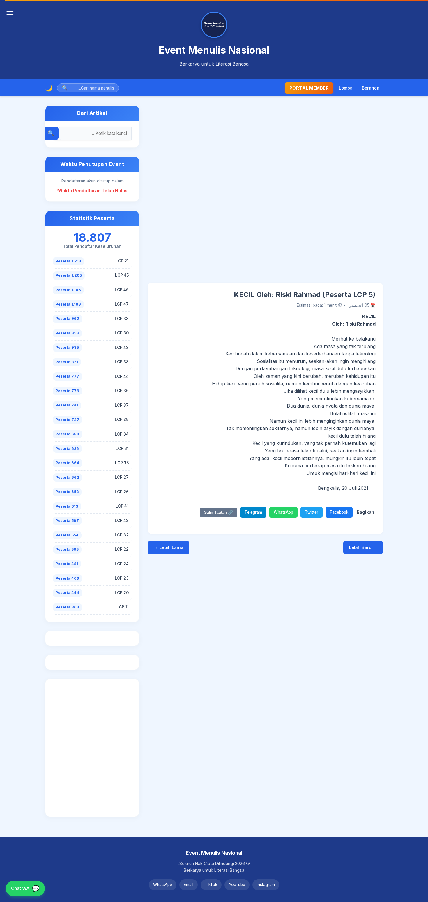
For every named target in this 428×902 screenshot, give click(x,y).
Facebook (339, 512)
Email (188, 884)
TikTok (211, 884)
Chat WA (25, 888)
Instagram (266, 884)
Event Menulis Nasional (214, 50)
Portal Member (309, 87)
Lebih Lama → (168, 547)
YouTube (237, 884)
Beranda (370, 87)
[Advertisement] (265, 194)
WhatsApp (283, 512)
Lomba (346, 87)
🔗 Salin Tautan (218, 512)
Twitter (311, 512)
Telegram (253, 512)
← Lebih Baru (363, 547)
